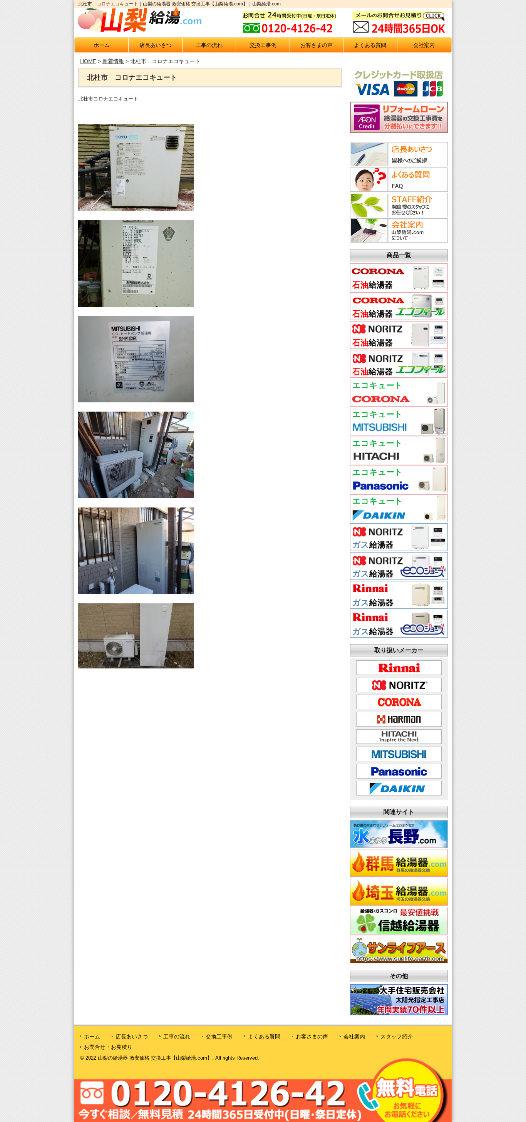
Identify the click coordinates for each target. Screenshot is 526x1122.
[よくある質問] (398, 189)
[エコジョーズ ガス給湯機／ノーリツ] (398, 577)
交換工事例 (263, 45)
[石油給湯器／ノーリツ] (398, 346)
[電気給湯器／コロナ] (398, 404)
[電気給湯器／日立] (398, 462)
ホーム (102, 45)
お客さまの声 (316, 45)
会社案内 (424, 45)
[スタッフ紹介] (398, 215)
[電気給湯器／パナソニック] (398, 491)
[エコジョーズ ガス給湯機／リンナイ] (398, 635)
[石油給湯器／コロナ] (398, 288)
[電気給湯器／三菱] (398, 433)
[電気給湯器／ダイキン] (398, 519)
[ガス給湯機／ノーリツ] (398, 548)
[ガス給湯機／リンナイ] (398, 606)
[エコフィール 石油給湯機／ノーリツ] (398, 375)
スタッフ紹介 (396, 1036)
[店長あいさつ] (398, 164)
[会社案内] (398, 240)
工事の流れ (209, 45)
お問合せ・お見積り (108, 1047)
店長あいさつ (155, 45)
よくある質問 (370, 45)
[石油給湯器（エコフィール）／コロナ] (398, 317)
